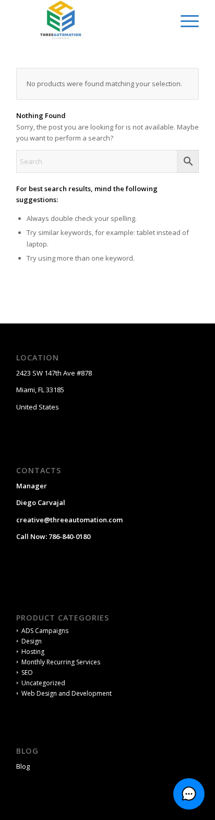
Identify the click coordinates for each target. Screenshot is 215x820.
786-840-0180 (69, 536)
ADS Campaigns (44, 630)
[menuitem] (184, 21)
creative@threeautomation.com (69, 519)
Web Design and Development (66, 693)
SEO (27, 672)
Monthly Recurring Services (60, 662)
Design (31, 641)
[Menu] (184, 21)
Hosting (32, 651)
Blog (23, 766)
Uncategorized (43, 682)
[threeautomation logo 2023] (89, 21)
